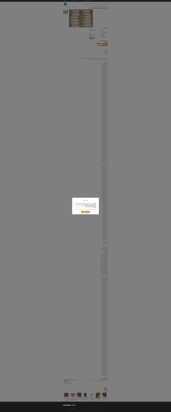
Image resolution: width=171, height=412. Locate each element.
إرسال (85, 211)
